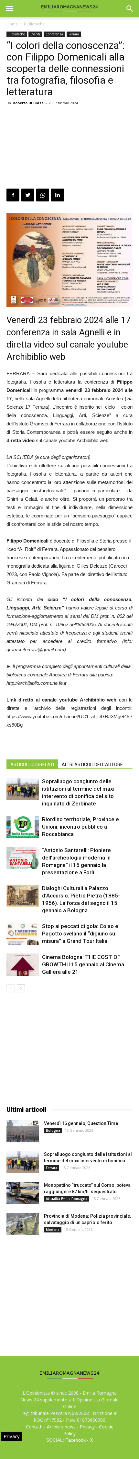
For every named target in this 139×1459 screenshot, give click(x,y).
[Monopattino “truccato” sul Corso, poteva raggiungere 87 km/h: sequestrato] (22, 1193)
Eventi (35, 34)
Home (12, 24)
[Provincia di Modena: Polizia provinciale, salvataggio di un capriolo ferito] (22, 1224)
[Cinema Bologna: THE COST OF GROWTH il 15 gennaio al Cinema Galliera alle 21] (22, 964)
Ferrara (74, 34)
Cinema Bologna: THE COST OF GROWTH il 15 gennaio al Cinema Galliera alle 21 (83, 964)
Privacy (87, 1427)
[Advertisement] (69, 148)
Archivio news (61, 1427)
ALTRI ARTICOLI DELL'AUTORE (92, 764)
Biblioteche (34, 24)
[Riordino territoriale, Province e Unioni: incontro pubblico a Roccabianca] (22, 827)
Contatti (34, 1427)
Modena (52, 1229)
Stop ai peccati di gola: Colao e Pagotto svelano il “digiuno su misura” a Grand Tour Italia (80, 933)
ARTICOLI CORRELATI (32, 764)
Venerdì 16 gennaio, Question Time (81, 1123)
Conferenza (54, 34)
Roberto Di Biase (28, 102)
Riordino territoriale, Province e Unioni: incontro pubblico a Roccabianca (80, 826)
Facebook (75, 1440)
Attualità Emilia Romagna (66, 1198)
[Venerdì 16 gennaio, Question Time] (22, 1131)
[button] (130, 8)
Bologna (53, 1130)
